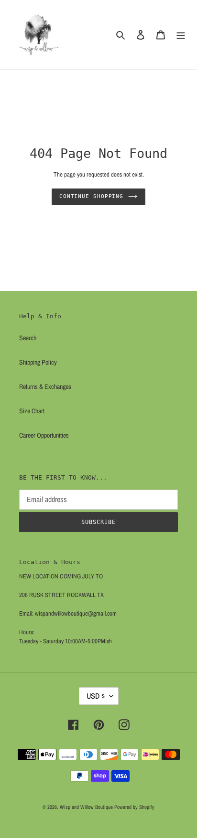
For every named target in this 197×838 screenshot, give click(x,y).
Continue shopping (91, 196)
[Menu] (181, 34)
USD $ (96, 696)
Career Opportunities (44, 435)
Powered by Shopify (134, 807)
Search (27, 338)
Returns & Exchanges (45, 386)
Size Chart (31, 411)
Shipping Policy (38, 362)
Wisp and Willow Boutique (86, 807)
